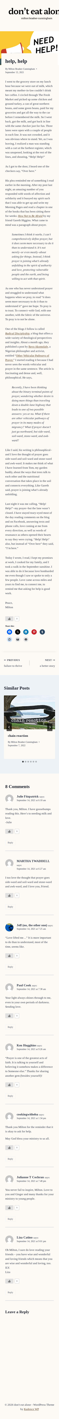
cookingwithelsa (27, 1114)
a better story (47, 663)
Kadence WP (31, 1409)
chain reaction (18, 735)
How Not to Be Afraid (30, 215)
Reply (10, 842)
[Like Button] (9, 618)
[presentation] (29, 712)
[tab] (23, 761)
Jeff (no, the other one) (32, 925)
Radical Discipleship (17, 333)
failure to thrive (13, 663)
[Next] (49, 727)
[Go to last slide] (9, 727)
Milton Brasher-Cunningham (21, 69)
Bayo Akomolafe (38, 346)
